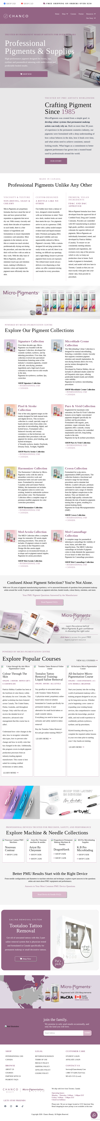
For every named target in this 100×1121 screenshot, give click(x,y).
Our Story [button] (90, 18)
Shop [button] (64, 14)
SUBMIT (87, 1033)
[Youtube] (17, 1106)
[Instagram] (11, 1106)
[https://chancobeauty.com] (24, 1090)
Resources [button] (90, 14)
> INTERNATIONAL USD (29, 386)
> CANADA (23, 388)
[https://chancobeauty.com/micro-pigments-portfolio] (50, 626)
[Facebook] (5, 1106)
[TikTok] (22, 1106)
